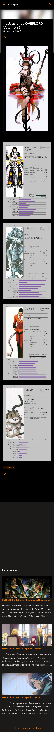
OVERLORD (9, 468)
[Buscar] (50, 4)
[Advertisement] (27, 533)
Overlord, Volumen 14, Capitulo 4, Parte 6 (21, 649)
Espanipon (13, 4)
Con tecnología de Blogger (29, 728)
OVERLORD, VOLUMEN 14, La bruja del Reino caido (26, 600)
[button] (5, 37)
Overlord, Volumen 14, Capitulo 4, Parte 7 (21, 697)
